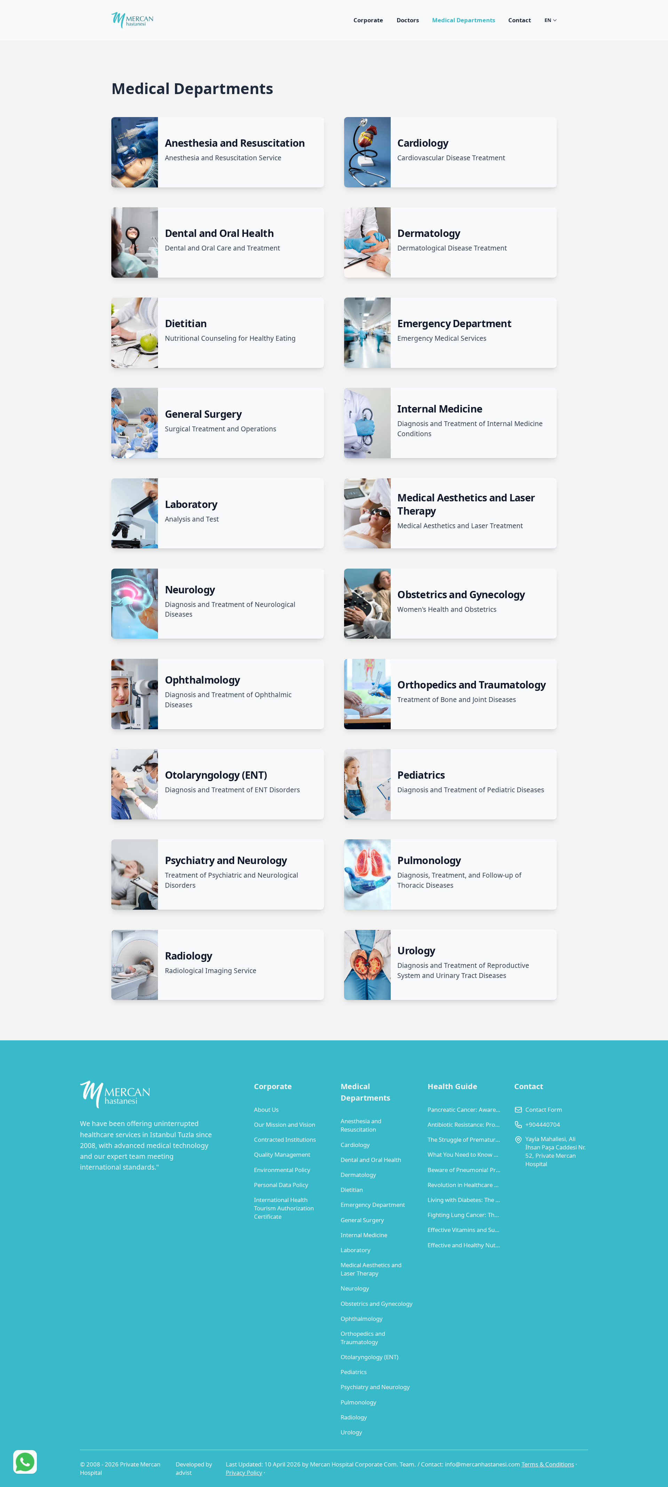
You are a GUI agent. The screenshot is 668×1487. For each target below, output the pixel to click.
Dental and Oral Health (371, 1160)
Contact (519, 20)
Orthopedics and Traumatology (363, 1338)
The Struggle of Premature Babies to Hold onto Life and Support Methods (464, 1139)
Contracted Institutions (285, 1139)
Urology (351, 1432)
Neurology (355, 1288)
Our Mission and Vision (284, 1124)
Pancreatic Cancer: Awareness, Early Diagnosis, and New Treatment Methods (464, 1109)
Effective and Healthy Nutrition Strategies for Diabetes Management (464, 1245)
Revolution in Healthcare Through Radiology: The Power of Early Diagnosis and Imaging (464, 1185)
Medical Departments (463, 20)
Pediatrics (354, 1372)
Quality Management (282, 1154)
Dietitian (352, 1190)
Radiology (354, 1417)
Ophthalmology (362, 1319)
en (548, 20)
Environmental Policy (282, 1170)
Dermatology (358, 1175)
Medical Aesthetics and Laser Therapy (371, 1269)
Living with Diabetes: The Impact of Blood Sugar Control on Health (464, 1200)
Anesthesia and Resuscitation (361, 1125)
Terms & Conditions (548, 1464)
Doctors (408, 20)
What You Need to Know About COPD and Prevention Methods (464, 1154)
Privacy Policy (244, 1473)
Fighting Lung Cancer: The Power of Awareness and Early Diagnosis (464, 1215)
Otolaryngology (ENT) (369, 1357)
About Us (266, 1109)
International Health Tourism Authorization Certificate (284, 1208)
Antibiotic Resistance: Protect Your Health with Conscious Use (464, 1124)
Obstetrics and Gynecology (377, 1304)
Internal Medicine (364, 1235)
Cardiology (355, 1145)
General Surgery (362, 1220)
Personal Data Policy (281, 1185)
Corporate (368, 20)
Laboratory (356, 1250)
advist (184, 1473)
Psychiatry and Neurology (375, 1387)
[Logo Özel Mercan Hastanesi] (132, 20)
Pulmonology (358, 1402)
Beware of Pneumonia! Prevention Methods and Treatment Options (464, 1170)
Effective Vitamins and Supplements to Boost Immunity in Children (464, 1230)
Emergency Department (373, 1205)
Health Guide (452, 1086)
